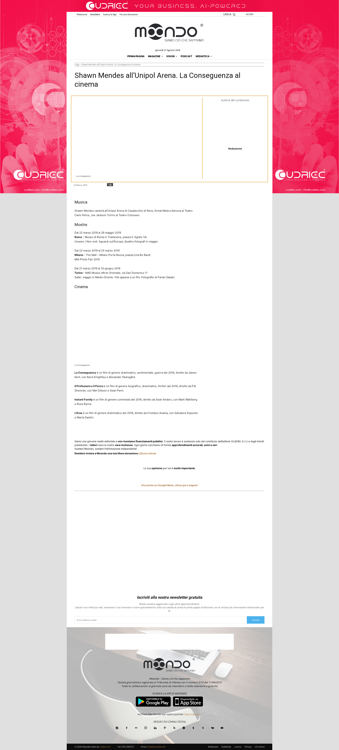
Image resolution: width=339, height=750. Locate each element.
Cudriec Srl (104, 746)
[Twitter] (108, 430)
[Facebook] (99, 430)
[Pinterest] (164, 728)
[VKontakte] (212, 728)
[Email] (153, 430)
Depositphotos (192, 714)
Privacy (247, 746)
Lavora (237, 746)
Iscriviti (255, 620)
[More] (169, 430)
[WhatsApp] (128, 430)
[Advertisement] (169, 543)
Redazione (235, 148)
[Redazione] (235, 124)
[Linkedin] (137, 430)
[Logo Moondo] (169, 32)
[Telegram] (145, 430)
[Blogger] (117, 728)
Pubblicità (226, 746)
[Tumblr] (161, 430)
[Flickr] (136, 728)
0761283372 (127, 746)
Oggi (77, 64)
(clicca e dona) (147, 453)
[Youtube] (221, 728)
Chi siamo (259, 746)
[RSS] (174, 728)
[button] (229, 14)
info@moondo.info (156, 746)
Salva (120, 431)
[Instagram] (145, 727)
